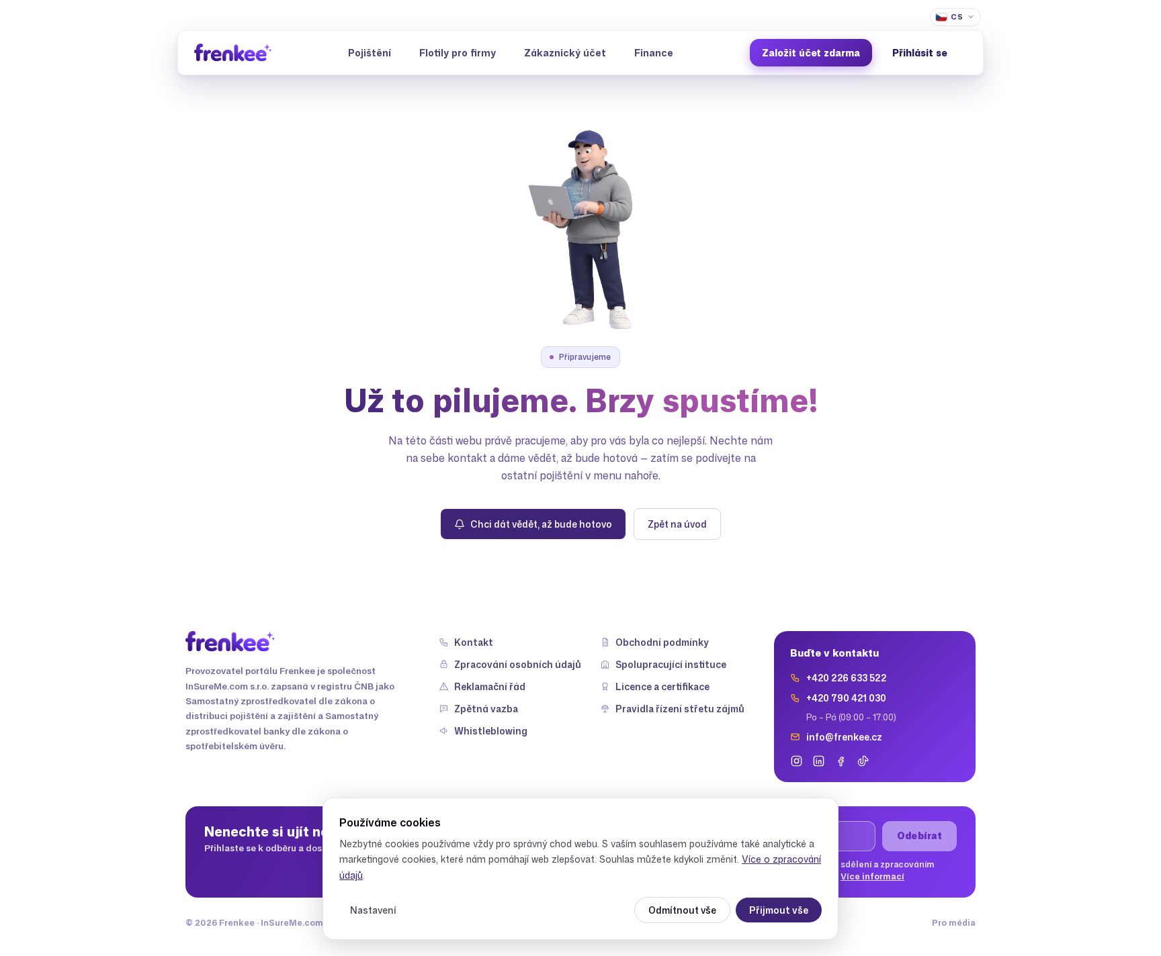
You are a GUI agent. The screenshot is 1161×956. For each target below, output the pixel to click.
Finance (653, 53)
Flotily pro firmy (457, 53)
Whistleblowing (490, 730)
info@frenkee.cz (844, 736)
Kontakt (473, 642)
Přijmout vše (778, 910)
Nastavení (373, 910)
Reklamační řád (489, 686)
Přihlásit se (919, 53)
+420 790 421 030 (846, 697)
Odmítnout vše (682, 910)
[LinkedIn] (818, 761)
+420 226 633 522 (846, 677)
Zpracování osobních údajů (517, 664)
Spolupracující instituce (670, 664)
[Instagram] (796, 761)
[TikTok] (863, 761)
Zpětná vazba (486, 708)
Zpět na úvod (677, 524)
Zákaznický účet (565, 53)
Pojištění (369, 53)
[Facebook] (840, 761)
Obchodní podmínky (662, 642)
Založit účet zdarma (811, 53)
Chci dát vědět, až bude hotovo (541, 524)
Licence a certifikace (662, 686)
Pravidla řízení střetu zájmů (679, 708)
